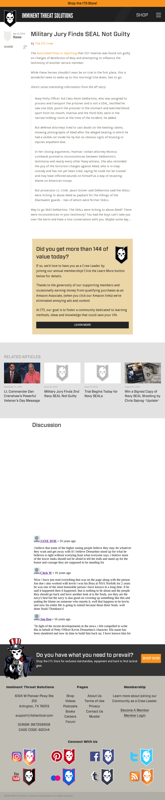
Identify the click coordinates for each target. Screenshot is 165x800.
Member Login (135, 715)
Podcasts (70, 706)
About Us (95, 696)
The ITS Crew (44, 43)
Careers (70, 716)
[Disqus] (82, 480)
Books (70, 711)
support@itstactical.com (34, 715)
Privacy (94, 706)
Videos (70, 701)
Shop (70, 696)
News (17, 37)
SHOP (142, 15)
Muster (94, 716)
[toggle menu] (158, 15)
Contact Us (94, 711)
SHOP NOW (151, 658)
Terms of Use (94, 701)
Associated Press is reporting (57, 53)
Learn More (82, 325)
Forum (70, 721)
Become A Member (135, 710)
